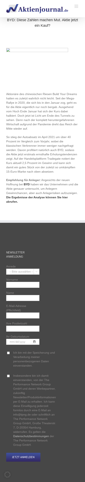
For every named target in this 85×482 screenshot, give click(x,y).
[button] (7, 474)
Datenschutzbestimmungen (31, 436)
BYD (27, 184)
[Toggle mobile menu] (76, 6)
